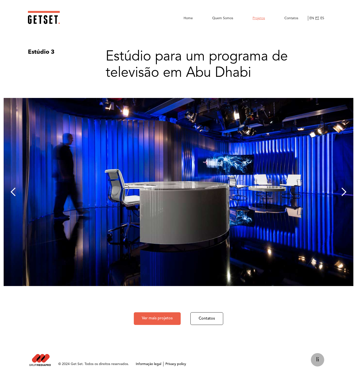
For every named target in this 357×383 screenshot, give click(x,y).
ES (322, 18)
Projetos (259, 18)
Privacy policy (175, 364)
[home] (44, 17)
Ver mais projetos (157, 318)
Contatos (291, 18)
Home (188, 18)
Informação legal (148, 364)
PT (317, 18)
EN (311, 18)
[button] (13, 192)
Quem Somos (222, 18)
